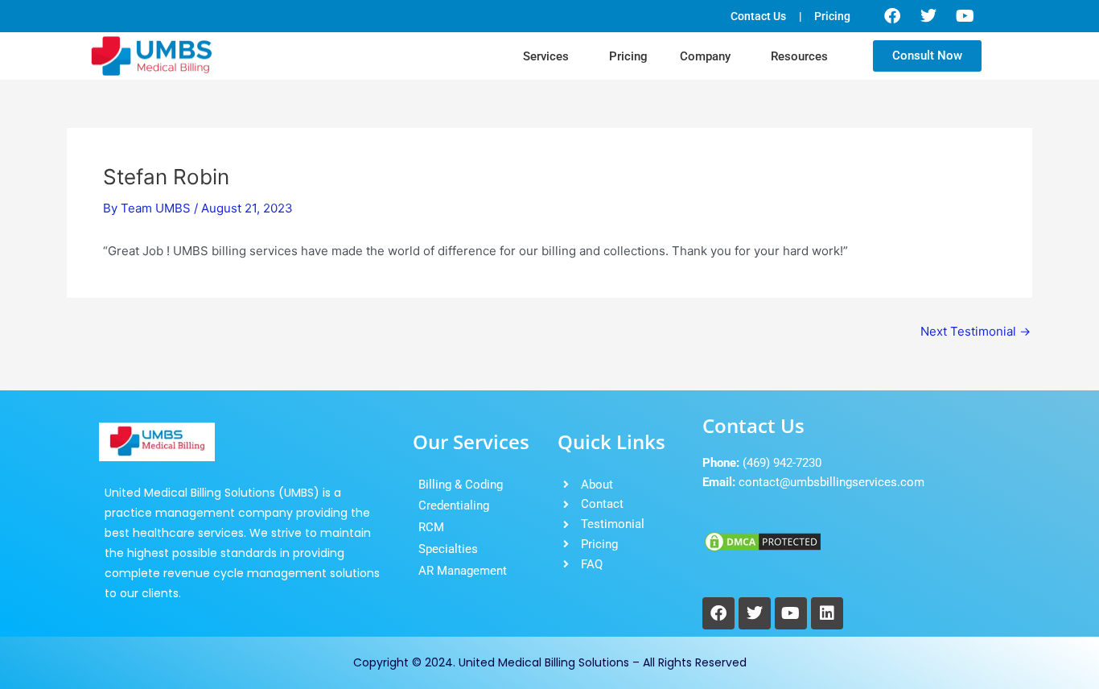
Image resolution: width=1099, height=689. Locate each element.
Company (705, 56)
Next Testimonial (975, 331)
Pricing (628, 56)
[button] (550, 56)
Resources (799, 56)
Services (546, 56)
